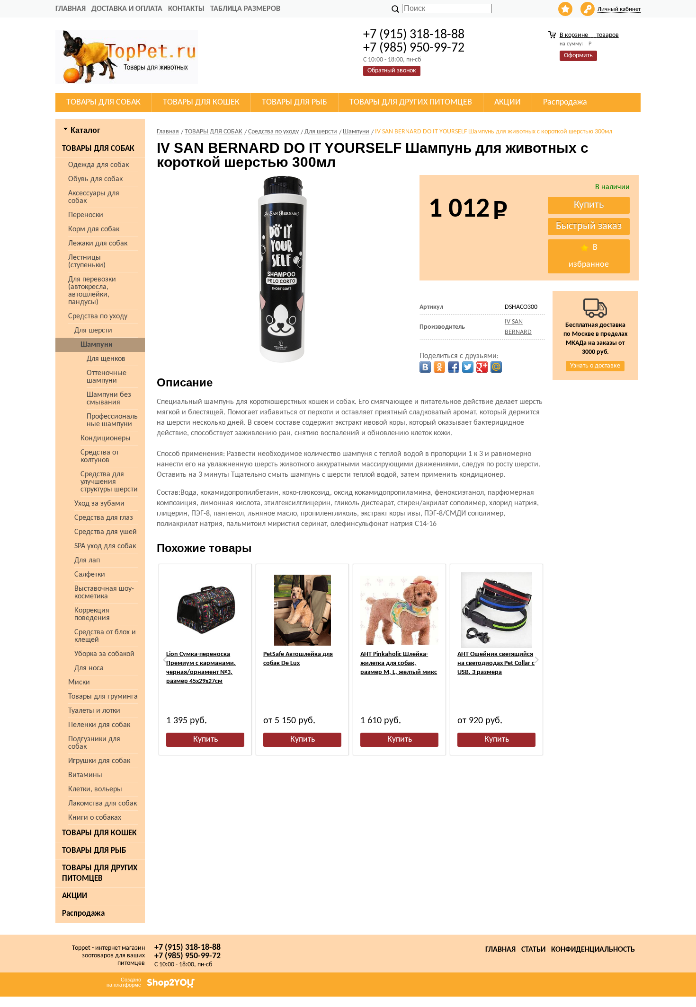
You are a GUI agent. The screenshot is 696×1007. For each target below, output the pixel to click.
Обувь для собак (95, 179)
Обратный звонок (391, 70)
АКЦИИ (74, 896)
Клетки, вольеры (95, 789)
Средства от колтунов (99, 456)
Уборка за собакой (104, 654)
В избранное (589, 256)
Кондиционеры (105, 438)
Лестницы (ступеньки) (87, 261)
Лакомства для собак (102, 803)
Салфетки (89, 574)
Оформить (578, 55)
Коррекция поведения (92, 614)
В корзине (589, 35)
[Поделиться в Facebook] (453, 367)
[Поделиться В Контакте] (425, 367)
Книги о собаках (94, 818)
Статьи (533, 950)
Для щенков (106, 359)
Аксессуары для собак (93, 197)
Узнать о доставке (595, 365)
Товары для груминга (103, 697)
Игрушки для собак (99, 761)
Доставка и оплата (126, 9)
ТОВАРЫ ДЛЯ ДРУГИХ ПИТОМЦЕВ (99, 873)
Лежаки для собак (97, 243)
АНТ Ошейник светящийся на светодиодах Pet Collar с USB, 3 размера (496, 663)
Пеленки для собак (99, 725)
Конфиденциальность (593, 950)
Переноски (85, 215)
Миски (79, 682)
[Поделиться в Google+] (482, 367)
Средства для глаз (103, 518)
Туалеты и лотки (94, 711)
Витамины (85, 775)
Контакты (186, 9)
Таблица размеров (245, 9)
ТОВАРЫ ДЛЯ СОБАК (98, 149)
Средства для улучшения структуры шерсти (109, 482)
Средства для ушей (105, 532)
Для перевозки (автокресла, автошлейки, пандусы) (92, 291)
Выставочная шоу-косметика (104, 592)
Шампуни (96, 345)
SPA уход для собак (105, 546)
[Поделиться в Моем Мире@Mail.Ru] (496, 367)
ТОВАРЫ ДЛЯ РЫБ (94, 851)
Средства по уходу (97, 316)
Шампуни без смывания (109, 398)
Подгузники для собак (94, 743)
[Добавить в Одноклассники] (439, 367)
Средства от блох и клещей (105, 636)
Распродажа (83, 914)
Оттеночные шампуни (106, 377)
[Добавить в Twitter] (467, 367)
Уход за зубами (99, 504)
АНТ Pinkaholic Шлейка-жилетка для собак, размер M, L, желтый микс (398, 663)
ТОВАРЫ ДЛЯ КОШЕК (99, 833)
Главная (70, 9)
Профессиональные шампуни (112, 420)
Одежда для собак (98, 165)
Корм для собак (93, 229)
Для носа (89, 668)
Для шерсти (93, 330)
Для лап (87, 560)
